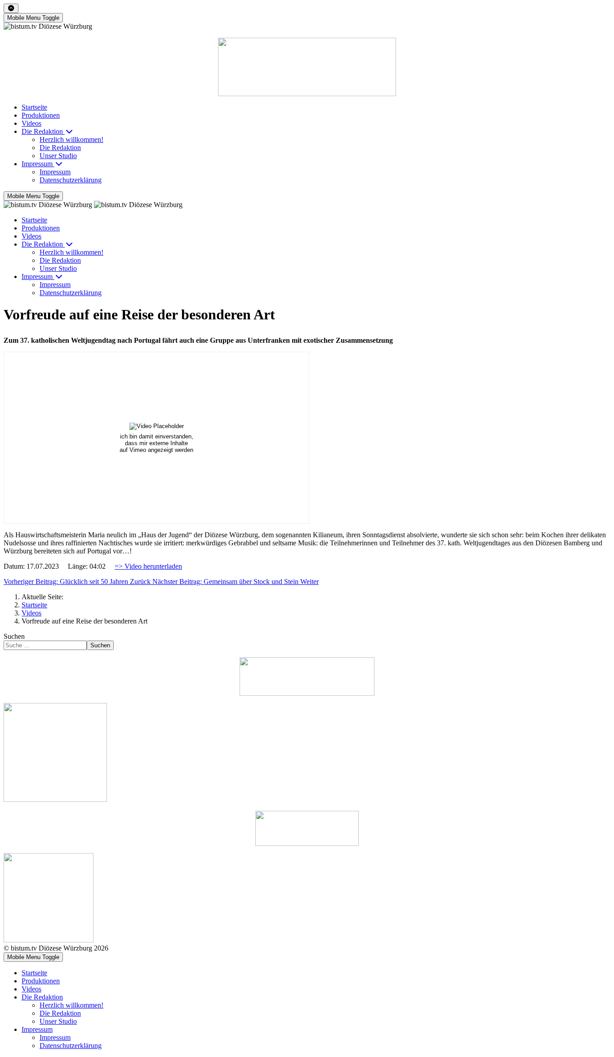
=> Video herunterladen (148, 566)
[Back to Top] (11, 8)
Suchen (14, 636)
